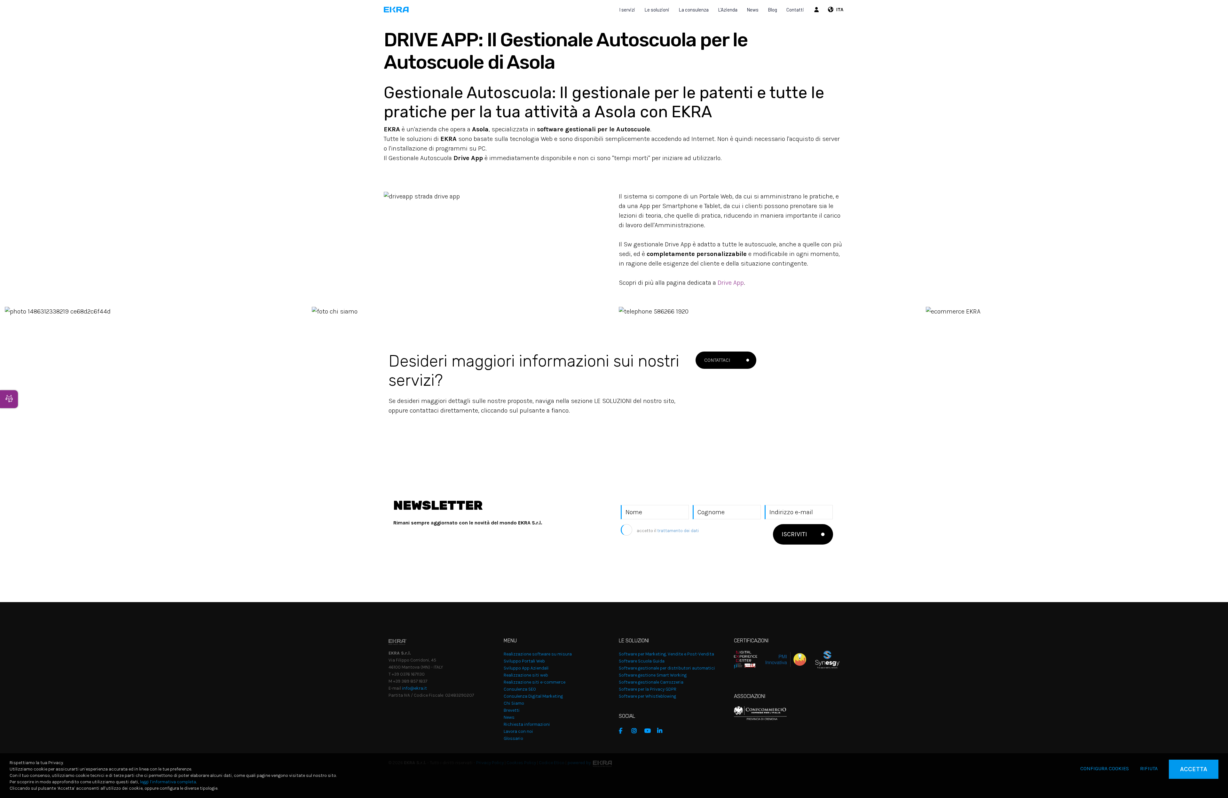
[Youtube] (649, 731)
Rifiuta (1149, 768)
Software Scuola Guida (642, 661)
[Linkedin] (662, 731)
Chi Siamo (514, 703)
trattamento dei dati (678, 530)
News (753, 9)
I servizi (627, 9)
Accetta (1193, 769)
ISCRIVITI (794, 534)
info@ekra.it (414, 688)
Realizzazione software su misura (538, 654)
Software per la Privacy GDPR (647, 689)
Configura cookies (1104, 768)
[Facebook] (623, 731)
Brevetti (512, 710)
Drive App (731, 282)
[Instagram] (636, 731)
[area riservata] (817, 9)
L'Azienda (727, 9)
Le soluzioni (656, 9)
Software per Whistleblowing (647, 696)
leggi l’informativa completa (168, 782)
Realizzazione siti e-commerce (534, 682)
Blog (772, 9)
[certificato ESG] (822, 659)
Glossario (513, 738)
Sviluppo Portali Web (524, 661)
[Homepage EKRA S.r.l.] (396, 9)
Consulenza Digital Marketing (533, 696)
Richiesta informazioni (527, 724)
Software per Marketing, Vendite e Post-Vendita (666, 654)
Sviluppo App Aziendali (526, 668)
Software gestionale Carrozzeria (651, 682)
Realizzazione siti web (526, 675)
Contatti (795, 9)
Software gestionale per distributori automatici (667, 668)
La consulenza (694, 9)
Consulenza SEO (520, 689)
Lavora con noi (518, 731)
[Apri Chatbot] (9, 399)
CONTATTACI (717, 360)
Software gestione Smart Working (653, 675)
